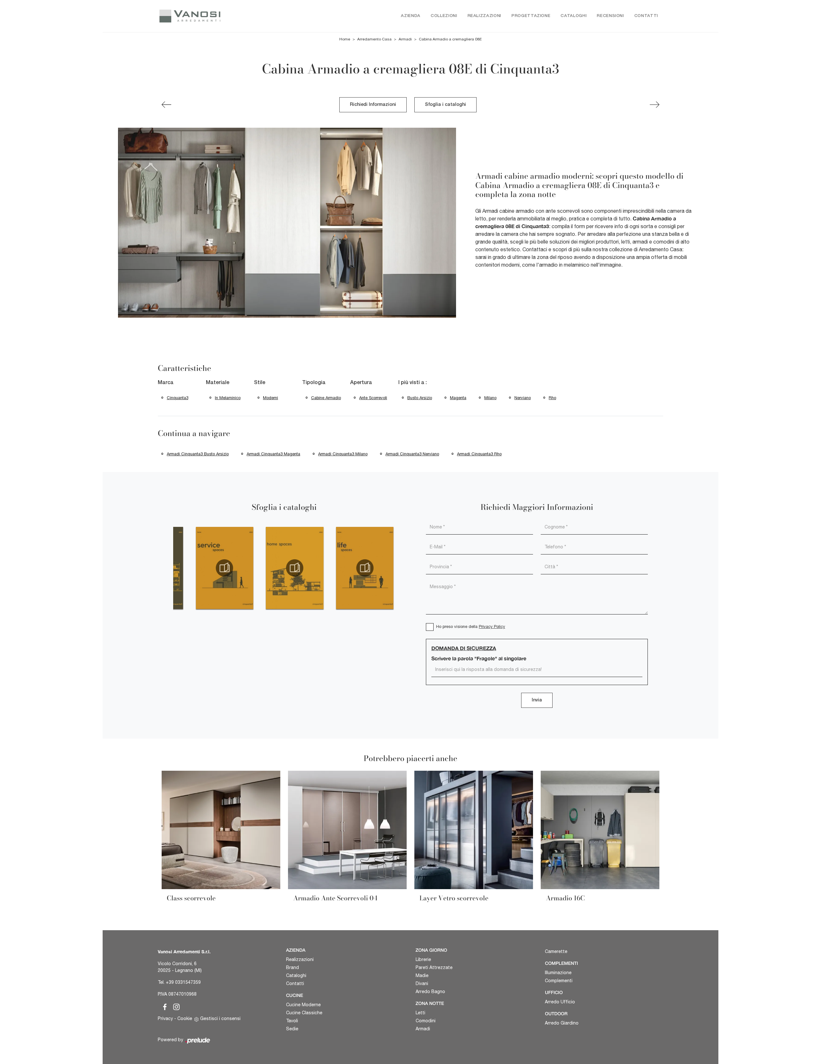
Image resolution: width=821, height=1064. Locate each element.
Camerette (556, 951)
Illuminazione (558, 972)
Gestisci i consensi (220, 1018)
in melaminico (228, 397)
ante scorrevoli (373, 397)
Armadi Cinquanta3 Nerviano (412, 453)
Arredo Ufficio (560, 1001)
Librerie (423, 959)
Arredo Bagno (430, 991)
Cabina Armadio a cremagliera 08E (450, 39)
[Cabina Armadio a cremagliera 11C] (654, 104)
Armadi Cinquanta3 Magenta (273, 453)
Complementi (558, 980)
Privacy (165, 1018)
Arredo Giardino (562, 1022)
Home (344, 39)
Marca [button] (166, 383)
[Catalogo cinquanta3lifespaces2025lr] (364, 568)
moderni (270, 397)
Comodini (426, 1020)
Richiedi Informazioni (373, 105)
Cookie (184, 1018)
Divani (422, 983)
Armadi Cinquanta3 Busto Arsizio (198, 453)
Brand (292, 967)
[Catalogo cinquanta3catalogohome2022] (294, 568)
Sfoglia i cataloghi (445, 105)
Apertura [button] (361, 383)
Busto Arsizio (419, 397)
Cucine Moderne (303, 1004)
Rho (552, 397)
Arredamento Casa (374, 39)
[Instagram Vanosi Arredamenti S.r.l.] (174, 1005)
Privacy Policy (492, 626)
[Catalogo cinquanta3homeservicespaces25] (224, 568)
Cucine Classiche (304, 1012)
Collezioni (444, 16)
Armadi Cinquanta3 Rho (479, 453)
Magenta (458, 397)
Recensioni (610, 16)
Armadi (405, 39)
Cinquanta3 (177, 397)
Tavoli (292, 1020)
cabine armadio (326, 397)
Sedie (292, 1028)
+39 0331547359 (183, 982)
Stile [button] (259, 383)
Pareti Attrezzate (434, 967)
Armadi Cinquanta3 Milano (343, 453)
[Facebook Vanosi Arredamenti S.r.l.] (163, 1005)
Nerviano (522, 397)
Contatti (646, 16)
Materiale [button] (217, 383)
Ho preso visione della (470, 626)
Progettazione (531, 16)
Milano (490, 397)
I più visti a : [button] (412, 383)
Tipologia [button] (314, 383)
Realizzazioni (484, 16)
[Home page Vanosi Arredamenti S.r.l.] (217, 16)
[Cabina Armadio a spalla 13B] (166, 104)
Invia (537, 700)
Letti (420, 1012)
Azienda (410, 16)
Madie (422, 975)
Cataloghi (574, 16)
